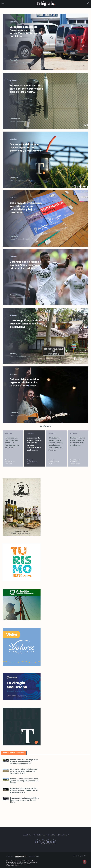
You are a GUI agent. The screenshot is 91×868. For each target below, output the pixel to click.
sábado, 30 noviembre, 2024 (20, 62)
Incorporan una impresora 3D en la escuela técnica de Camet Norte (24, 800)
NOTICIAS (51, 835)
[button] (45, 42)
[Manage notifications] (84, 862)
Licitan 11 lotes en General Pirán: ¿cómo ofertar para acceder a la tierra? (24, 781)
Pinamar (13, 354)
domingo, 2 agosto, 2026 (74, 462)
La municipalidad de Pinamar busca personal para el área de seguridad (27, 323)
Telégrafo (14, 60)
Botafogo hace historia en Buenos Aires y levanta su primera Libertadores (25, 265)
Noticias (13, 22)
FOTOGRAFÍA (39, 835)
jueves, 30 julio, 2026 (10, 462)
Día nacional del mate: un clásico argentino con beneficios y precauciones (25, 147)
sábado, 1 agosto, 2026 (53, 462)
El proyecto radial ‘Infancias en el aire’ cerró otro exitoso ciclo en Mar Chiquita (26, 88)
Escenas (13, 374)
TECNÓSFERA (63, 835)
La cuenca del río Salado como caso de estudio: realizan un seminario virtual (23, 771)
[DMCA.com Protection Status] (20, 856)
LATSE (37, 856)
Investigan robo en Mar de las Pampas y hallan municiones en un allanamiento (24, 790)
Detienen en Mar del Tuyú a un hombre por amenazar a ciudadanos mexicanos (24, 762)
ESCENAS (27, 835)
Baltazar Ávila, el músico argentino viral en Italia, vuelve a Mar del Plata (24, 382)
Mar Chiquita (15, 119)
